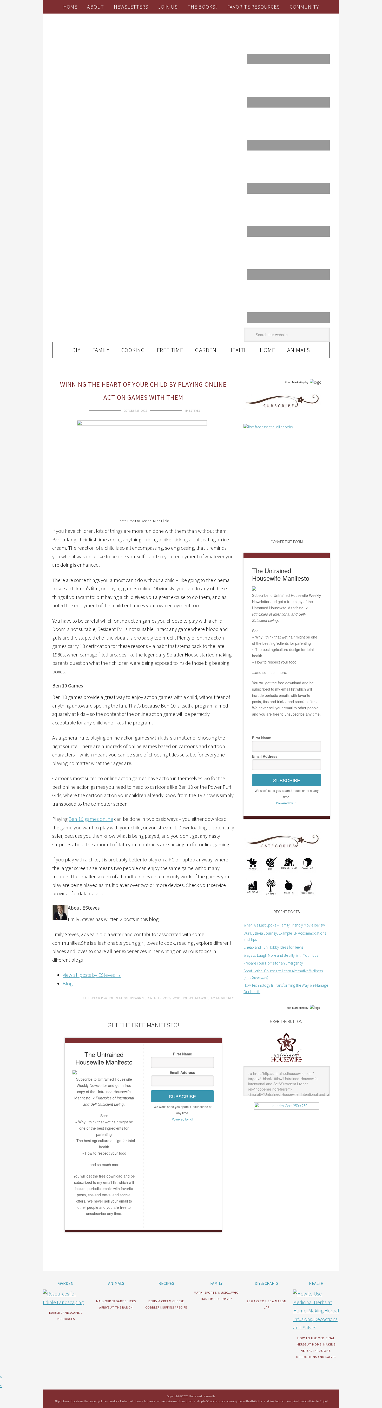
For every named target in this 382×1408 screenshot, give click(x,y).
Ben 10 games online (91, 819)
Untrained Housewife (110, 35)
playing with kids (221, 998)
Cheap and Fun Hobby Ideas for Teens (273, 947)
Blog (68, 983)
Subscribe (182, 1096)
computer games (158, 998)
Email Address (182, 1072)
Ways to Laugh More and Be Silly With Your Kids (280, 955)
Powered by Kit (182, 1119)
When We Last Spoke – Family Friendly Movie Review (284, 925)
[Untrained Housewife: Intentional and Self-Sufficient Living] (287, 1062)
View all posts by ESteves (92, 975)
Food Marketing (295, 382)
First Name (182, 1053)
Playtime (107, 998)
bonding (139, 998)
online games (198, 998)
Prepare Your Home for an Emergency (273, 963)
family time (180, 998)
